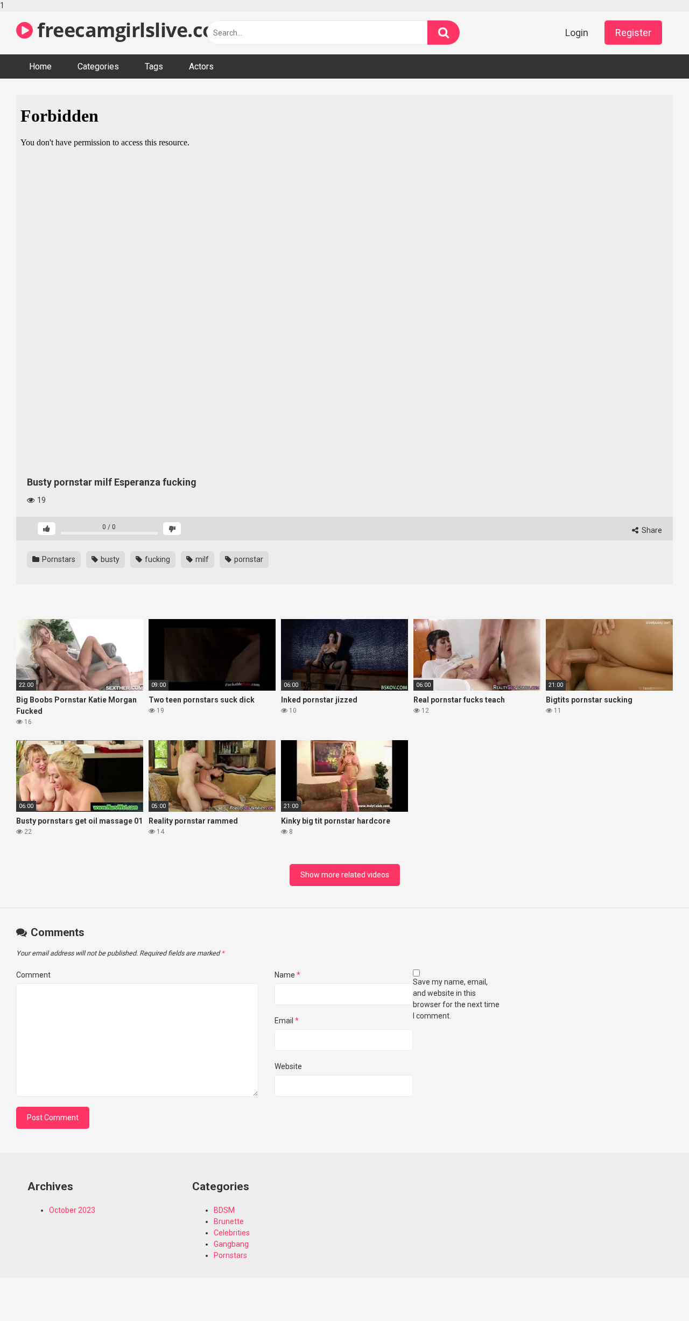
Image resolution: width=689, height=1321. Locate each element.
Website (288, 1066)
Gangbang (231, 1244)
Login (576, 32)
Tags (154, 66)
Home (40, 66)
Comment (33, 975)
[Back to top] (652, 1290)
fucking (156, 559)
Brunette (229, 1221)
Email (287, 1020)
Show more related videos (344, 874)
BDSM (224, 1210)
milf (201, 559)
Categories (98, 66)
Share (651, 530)
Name (287, 975)
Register (633, 32)
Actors (201, 66)
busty (109, 559)
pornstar (248, 559)
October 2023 (72, 1210)
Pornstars (57, 559)
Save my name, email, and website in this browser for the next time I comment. (456, 999)
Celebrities (232, 1232)
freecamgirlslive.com (133, 30)
